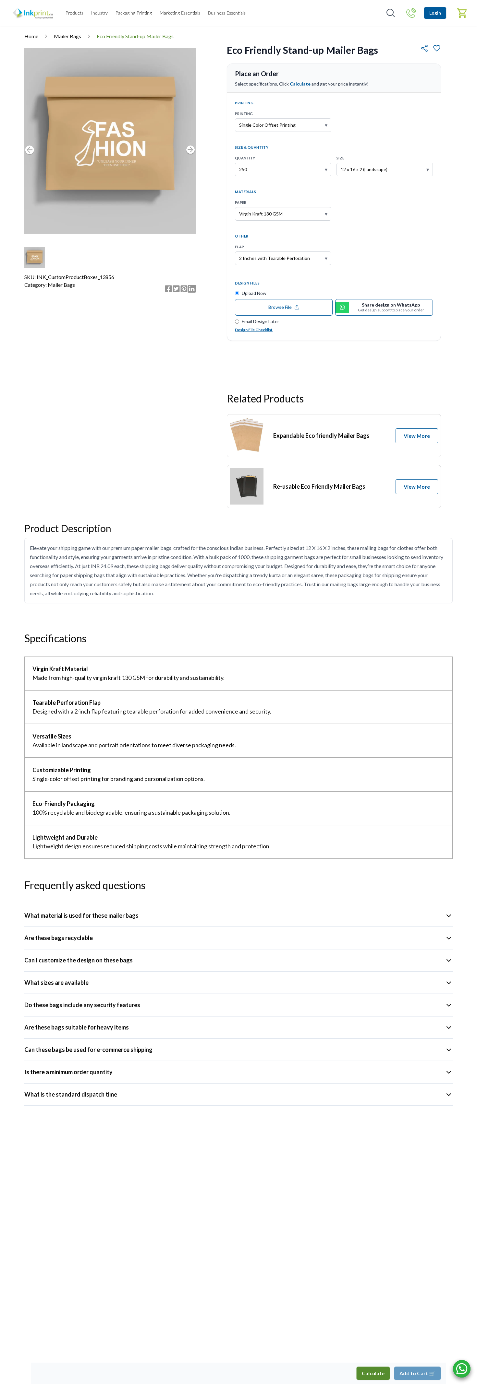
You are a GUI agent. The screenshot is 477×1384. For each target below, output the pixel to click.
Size (340, 158)
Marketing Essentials (180, 13)
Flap (239, 247)
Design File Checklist (254, 329)
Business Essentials (227, 13)
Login (435, 13)
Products (74, 13)
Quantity (245, 158)
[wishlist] (437, 48)
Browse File (280, 307)
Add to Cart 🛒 (417, 1373)
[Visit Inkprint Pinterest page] (184, 288)
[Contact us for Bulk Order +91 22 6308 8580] (411, 13)
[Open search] (390, 13)
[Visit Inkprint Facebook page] (168, 288)
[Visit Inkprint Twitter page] (176, 288)
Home (31, 36)
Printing (244, 113)
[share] (424, 48)
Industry (99, 13)
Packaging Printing (134, 13)
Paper (240, 202)
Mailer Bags (67, 36)
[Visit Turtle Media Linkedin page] (192, 288)
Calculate (373, 1373)
